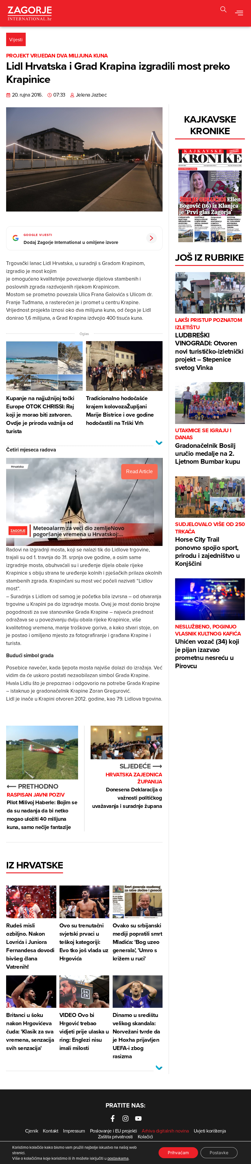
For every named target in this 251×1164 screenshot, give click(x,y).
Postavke (219, 1152)
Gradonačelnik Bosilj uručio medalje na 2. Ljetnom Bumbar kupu (207, 446)
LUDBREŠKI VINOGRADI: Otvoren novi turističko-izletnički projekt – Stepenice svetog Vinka (209, 344)
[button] (223, 10)
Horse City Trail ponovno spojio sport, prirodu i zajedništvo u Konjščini (210, 544)
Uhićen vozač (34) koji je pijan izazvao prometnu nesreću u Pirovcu (208, 647)
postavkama (118, 1158)
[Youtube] (138, 1118)
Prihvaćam (178, 1152)
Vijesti (16, 39)
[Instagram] (125, 1118)
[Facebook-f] (112, 1118)
